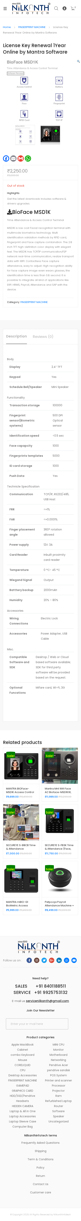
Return (40, 1176)
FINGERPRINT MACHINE (32, 27)
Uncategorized (59, 1121)
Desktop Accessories (22, 1075)
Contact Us (40, 1184)
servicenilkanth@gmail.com (47, 1001)
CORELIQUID (22, 1065)
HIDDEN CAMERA (22, 1106)
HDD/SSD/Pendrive (22, 1096)
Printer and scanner (58, 1080)
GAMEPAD (22, 1086)
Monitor (58, 1050)
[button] (78, 61)
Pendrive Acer (58, 1065)
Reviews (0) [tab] (43, 336)
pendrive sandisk (58, 1070)
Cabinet (22, 1050)
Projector (58, 1091)
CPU (22, 1070)
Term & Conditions (40, 1159)
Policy (40, 1168)
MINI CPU (58, 1045)
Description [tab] (16, 336)
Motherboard (58, 1055)
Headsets (22, 1101)
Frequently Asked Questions (40, 1143)
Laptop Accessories (22, 1116)
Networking (58, 1060)
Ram (58, 1096)
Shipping (40, 1151)
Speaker (58, 1116)
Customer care (40, 1192)
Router (58, 1106)
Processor (58, 1086)
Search (56, 8)
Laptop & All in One (23, 1111)
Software (58, 1111)
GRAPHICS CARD (22, 1091)
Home (7, 27)
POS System (58, 1075)
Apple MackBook (22, 1045)
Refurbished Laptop (58, 1101)
